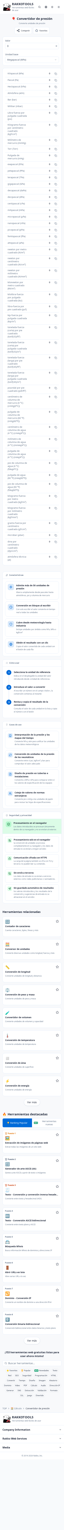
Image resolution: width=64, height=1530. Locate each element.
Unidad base (11, 54)
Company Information (16, 1429)
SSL (21, 1395)
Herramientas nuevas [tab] (49, 1123)
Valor (7, 40)
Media (6, 1447)
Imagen (42, 1380)
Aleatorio (53, 1380)
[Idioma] (45, 7)
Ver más (32, 1102)
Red (9, 1375)
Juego (29, 1395)
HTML (53, 1375)
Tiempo (22, 1380)
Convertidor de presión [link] (38, 1408)
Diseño (32, 1380)
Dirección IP (55, 1385)
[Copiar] (56, 74)
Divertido (40, 1395)
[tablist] (32, 1122)
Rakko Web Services (14, 1438)
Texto (55, 1370)
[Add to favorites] (57, 921)
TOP (4, 1408)
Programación (41, 1375)
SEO (17, 1375)
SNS (19, 1390)
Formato (53, 1390)
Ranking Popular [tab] (18, 1122)
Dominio (7, 1385)
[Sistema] (52, 7)
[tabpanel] (32, 1237)
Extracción (29, 1390)
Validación (42, 1390)
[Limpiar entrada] (56, 46)
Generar (10, 1390)
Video (17, 1385)
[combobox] (32, 60)
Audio (43, 1385)
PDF (25, 1385)
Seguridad (26, 1375)
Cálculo (34, 1385)
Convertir (11, 1380)
